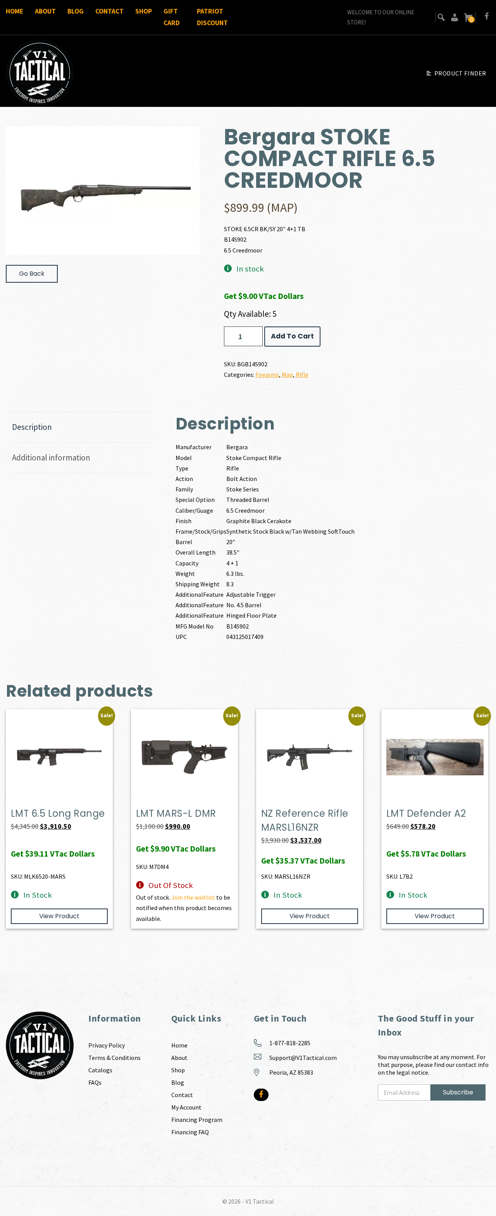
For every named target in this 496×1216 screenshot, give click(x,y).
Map (287, 374)
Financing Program (196, 1119)
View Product (59, 916)
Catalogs (100, 1070)
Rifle (302, 374)
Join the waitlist (193, 897)
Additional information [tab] (51, 457)
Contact (109, 11)
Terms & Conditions (114, 1057)
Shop (143, 11)
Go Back (32, 273)
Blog (75, 11)
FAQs (95, 1082)
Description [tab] (32, 427)
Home (14, 11)
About (45, 11)
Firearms (267, 374)
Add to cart (292, 336)
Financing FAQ (190, 1132)
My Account (186, 1107)
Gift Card (172, 17)
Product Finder (460, 73)
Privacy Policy (106, 1045)
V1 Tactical (259, 1201)
